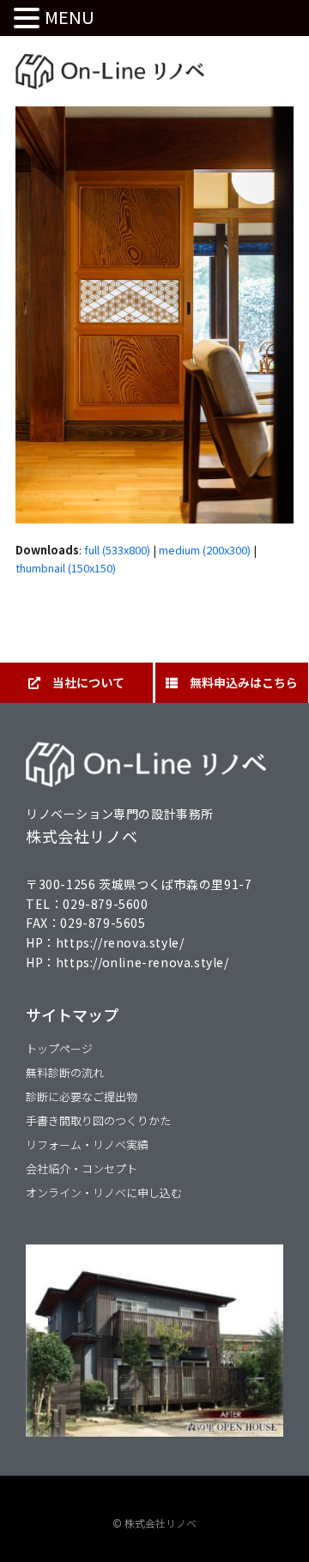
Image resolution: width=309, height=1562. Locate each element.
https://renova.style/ (120, 942)
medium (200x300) (205, 550)
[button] (29, 18)
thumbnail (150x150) (65, 568)
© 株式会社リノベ (154, 1523)
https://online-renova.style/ (142, 962)
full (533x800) (117, 550)
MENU (69, 16)
